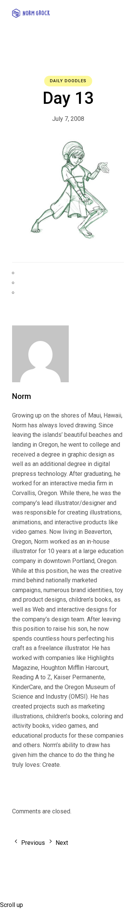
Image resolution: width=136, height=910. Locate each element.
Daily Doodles (68, 80)
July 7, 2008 (68, 118)
